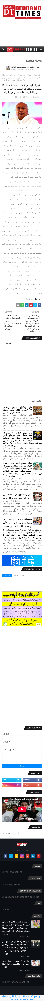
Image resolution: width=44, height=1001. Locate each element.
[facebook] (32, 780)
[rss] (16, 856)
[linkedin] (33, 856)
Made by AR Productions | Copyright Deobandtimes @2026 (22, 998)
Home (5, 75)
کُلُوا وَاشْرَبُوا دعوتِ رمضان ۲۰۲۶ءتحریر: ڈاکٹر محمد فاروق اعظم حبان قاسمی (17, 410)
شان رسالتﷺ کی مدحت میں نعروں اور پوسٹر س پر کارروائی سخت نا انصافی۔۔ (17, 497)
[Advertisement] (22, 32)
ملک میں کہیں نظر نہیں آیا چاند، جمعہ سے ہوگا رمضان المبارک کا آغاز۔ (15, 964)
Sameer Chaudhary (34, 97)
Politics (12, 75)
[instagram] (11, 785)
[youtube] (32, 785)
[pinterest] (38, 856)
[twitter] (11, 780)
